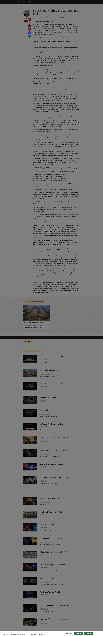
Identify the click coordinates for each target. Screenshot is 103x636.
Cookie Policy (40, 634)
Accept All (89, 633)
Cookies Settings (69, 633)
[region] (51, 633)
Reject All (79, 633)
